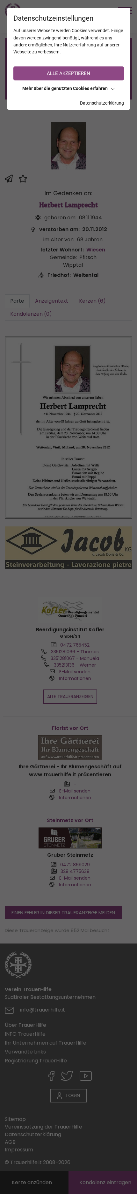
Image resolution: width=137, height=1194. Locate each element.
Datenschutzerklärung (102, 103)
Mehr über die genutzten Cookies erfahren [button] (65, 88)
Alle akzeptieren (68, 73)
